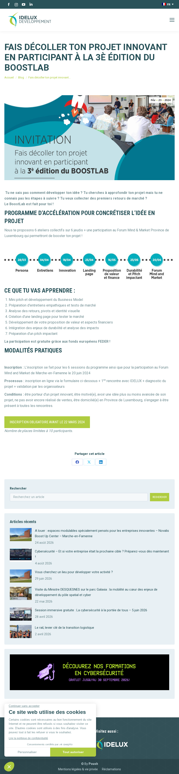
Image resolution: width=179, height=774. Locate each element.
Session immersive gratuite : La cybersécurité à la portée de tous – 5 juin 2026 (91, 610)
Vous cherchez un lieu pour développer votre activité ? (74, 572)
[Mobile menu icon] (172, 19)
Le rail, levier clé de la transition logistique (64, 628)
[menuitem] (168, 4)
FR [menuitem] (168, 4)
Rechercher (18, 488)
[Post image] (21, 534)
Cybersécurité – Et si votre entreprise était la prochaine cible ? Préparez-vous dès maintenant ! (102, 554)
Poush (93, 764)
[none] (168, 4)
